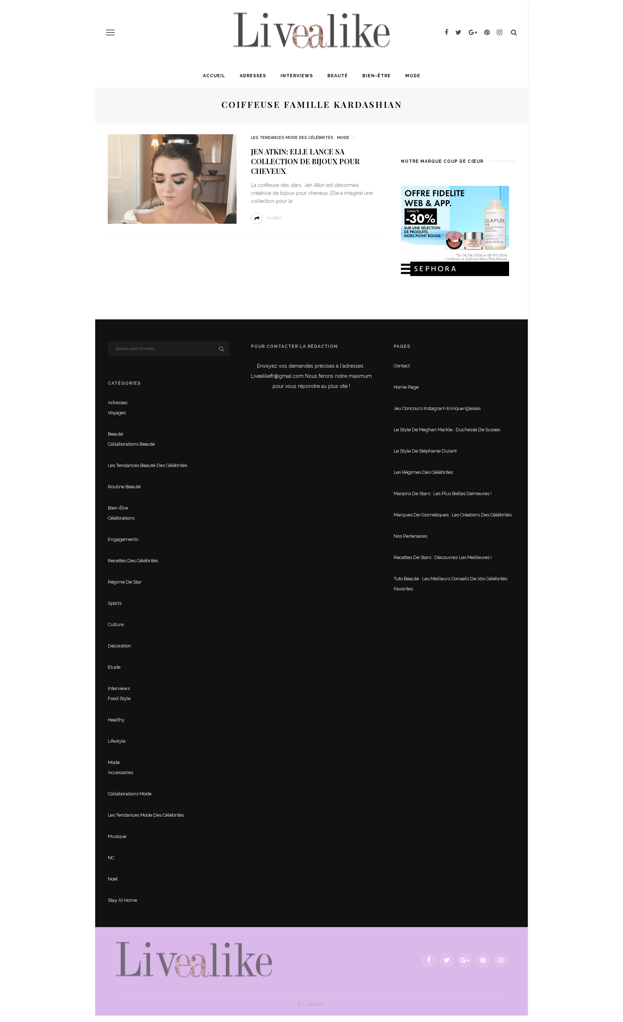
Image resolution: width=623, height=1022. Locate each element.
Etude (114, 667)
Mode (412, 75)
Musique (117, 836)
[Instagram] (499, 32)
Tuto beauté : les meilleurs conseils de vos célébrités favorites (450, 583)
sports (114, 603)
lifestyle (116, 741)
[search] (514, 32)
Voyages (117, 412)
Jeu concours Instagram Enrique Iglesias (437, 408)
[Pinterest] (487, 32)
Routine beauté (124, 486)
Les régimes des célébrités (423, 472)
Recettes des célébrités (133, 560)
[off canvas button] (110, 32)
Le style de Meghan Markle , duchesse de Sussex (447, 429)
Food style (119, 698)
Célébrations (121, 518)
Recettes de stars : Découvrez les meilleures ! (443, 557)
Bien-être (376, 75)
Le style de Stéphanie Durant (425, 451)
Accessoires (120, 772)
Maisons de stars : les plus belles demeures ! (442, 493)
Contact (402, 365)
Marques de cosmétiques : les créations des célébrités (453, 514)
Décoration (119, 645)
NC (111, 857)
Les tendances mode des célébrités (292, 137)
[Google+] (473, 32)
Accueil (214, 75)
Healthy (116, 719)
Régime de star (125, 582)
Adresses (253, 75)
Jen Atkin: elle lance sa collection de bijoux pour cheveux (305, 161)
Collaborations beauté (131, 444)
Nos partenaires (410, 536)
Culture (116, 624)
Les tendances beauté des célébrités (147, 465)
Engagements (123, 539)
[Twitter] (458, 32)
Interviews (296, 75)
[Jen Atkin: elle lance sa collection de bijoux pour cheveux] (172, 178)
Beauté (337, 75)
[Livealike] (194, 959)
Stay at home (122, 900)
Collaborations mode (129, 793)
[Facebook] (446, 32)
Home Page (406, 387)
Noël (113, 879)
